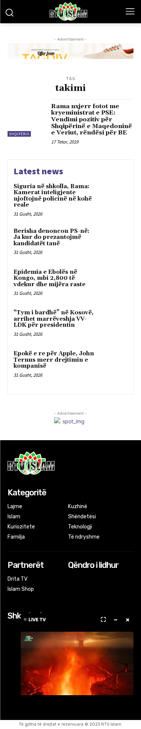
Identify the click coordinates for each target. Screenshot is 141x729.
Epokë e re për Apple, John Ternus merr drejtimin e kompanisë (54, 360)
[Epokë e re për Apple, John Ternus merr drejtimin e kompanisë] (112, 364)
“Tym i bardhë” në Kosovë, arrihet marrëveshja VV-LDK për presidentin (54, 319)
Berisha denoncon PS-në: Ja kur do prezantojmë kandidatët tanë (51, 237)
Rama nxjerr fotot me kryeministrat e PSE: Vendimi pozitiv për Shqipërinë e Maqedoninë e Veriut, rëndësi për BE (91, 119)
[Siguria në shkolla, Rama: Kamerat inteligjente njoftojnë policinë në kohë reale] (112, 197)
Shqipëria (19, 133)
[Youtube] (103, 580)
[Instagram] (83, 580)
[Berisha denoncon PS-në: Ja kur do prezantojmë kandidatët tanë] (112, 242)
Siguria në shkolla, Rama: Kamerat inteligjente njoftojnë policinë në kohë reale (53, 196)
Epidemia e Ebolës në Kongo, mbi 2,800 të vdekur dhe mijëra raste (49, 278)
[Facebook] (73, 580)
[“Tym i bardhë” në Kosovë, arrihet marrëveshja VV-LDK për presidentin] (112, 323)
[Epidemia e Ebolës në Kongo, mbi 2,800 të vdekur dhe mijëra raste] (112, 282)
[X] (93, 580)
